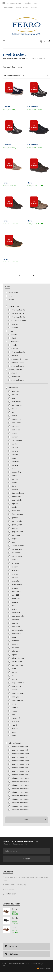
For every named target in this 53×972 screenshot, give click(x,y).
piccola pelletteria (15, 370)
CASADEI (15, 447)
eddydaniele (16, 497)
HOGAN (14, 539)
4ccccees (15, 391)
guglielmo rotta (18, 532)
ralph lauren (16, 651)
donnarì (14, 483)
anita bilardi (16, 402)
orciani (14, 609)
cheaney (15, 454)
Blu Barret (15, 426)
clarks (14, 468)
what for (15, 728)
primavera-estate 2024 (20, 803)
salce (14, 669)
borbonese (16, 430)
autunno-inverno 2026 (20, 775)
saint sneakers (17, 665)
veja (13, 714)
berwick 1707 (17, 419)
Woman (12, 299)
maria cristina (17, 584)
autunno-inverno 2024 (20, 768)
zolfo (14, 735)
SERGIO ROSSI (16, 686)
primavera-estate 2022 (20, 796)
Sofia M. (15, 690)
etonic (14, 507)
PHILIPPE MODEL (17, 630)
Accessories (13, 292)
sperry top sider (18, 693)
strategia (15, 697)
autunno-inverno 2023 (20, 764)
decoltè (14, 345)
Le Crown (15, 567)
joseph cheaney (18, 546)
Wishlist (26, 8)
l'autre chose (16, 560)
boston (14, 433)
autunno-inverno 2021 (20, 757)
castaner (15, 451)
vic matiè (15, 721)
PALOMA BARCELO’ (18, 616)
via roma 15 (16, 718)
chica (14, 458)
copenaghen (16, 472)
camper (15, 437)
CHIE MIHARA (16, 461)
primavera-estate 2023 (20, 799)
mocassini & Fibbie (18, 320)
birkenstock (16, 423)
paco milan (16, 613)
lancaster (15, 563)
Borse (11, 331)
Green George (17, 525)
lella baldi (15, 570)
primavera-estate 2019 (20, 785)
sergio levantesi (18, 683)
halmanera (16, 535)
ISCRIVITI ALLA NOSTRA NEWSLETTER (20, 841)
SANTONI (14, 672)
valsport (15, 711)
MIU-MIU (15, 602)
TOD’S (14, 704)
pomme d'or (16, 634)
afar (13, 398)
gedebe (15, 518)
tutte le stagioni (15, 743)
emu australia (17, 500)
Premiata (15, 641)
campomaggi (17, 440)
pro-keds (15, 648)
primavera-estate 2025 (20, 806)
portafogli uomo (17, 366)
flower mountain (18, 514)
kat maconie (16, 553)
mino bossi (16, 598)
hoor (13, 542)
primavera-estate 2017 (20, 778)
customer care (11, 894)
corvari (14, 476)
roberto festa (17, 662)
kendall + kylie (17, 556)
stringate (14, 327)
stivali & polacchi (18, 317)
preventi (15, 644)
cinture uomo (16, 377)
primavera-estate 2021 (20, 792)
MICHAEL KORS (16, 591)
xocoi (14, 732)
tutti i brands (13, 388)
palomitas (16, 620)
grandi (13, 338)
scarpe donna (14, 341)
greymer (15, 528)
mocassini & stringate (19, 359)
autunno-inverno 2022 (20, 761)
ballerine (14, 349)
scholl (14, 676)
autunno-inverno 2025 (20, 771)
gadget (14, 373)
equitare (15, 504)
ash (13, 412)
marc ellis (15, 581)
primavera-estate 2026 (20, 810)
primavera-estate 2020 (20, 789)
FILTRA (26, 820)
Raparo (14, 655)
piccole (14, 334)
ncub (14, 605)
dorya (14, 486)
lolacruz (15, 577)
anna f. (14, 409)
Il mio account (8, 8)
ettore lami (16, 511)
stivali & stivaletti (18, 310)
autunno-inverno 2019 (20, 750)
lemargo (15, 574)
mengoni (15, 588)
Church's (15, 465)
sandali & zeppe (17, 313)
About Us (33, 8)
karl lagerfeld (17, 549)
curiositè (15, 479)
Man (10, 296)
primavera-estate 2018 (20, 782)
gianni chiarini (17, 521)
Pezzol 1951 (16, 627)
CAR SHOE (15, 444)
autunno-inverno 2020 (20, 754)
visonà (14, 725)
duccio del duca (18, 493)
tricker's (15, 707)
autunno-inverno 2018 (20, 747)
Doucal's (15, 490)
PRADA (14, 637)
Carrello (18, 8)
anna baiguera (17, 405)
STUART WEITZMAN (18, 700)
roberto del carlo (18, 658)
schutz (14, 679)
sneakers (14, 324)
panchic (15, 623)
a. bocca (15, 395)
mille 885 (15, 595)
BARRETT (14, 416)
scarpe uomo (14, 306)
